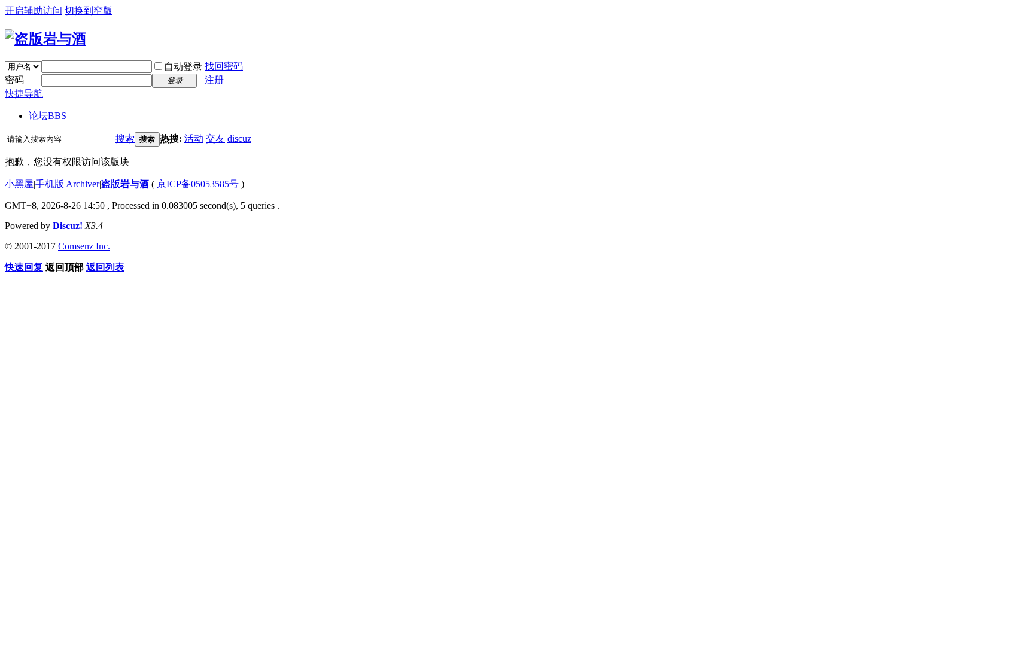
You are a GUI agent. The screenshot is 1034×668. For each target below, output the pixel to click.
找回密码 (224, 66)
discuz (239, 138)
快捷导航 (24, 94)
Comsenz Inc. (84, 246)
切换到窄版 (88, 10)
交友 (215, 138)
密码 (14, 80)
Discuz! (68, 226)
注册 (214, 80)
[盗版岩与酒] (45, 39)
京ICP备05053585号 (198, 184)
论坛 (47, 116)
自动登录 (183, 67)
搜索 (125, 138)
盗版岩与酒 (125, 184)
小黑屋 (19, 184)
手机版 (49, 184)
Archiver (82, 184)
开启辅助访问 (33, 10)
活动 (193, 138)
